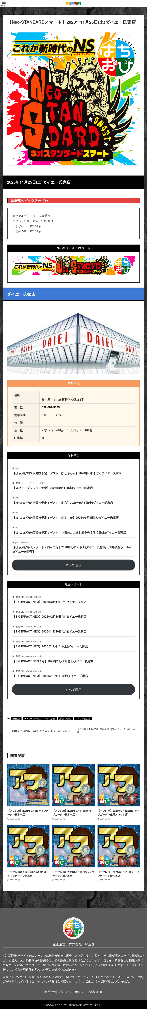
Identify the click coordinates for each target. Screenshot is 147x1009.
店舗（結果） (65, 718)
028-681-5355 (51, 407)
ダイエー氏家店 (83, 718)
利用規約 (50, 992)
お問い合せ (95, 992)
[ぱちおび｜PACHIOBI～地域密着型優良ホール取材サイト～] (73, 3)
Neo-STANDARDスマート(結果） (40, 718)
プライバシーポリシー (72, 992)
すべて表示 (73, 565)
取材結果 (16, 718)
